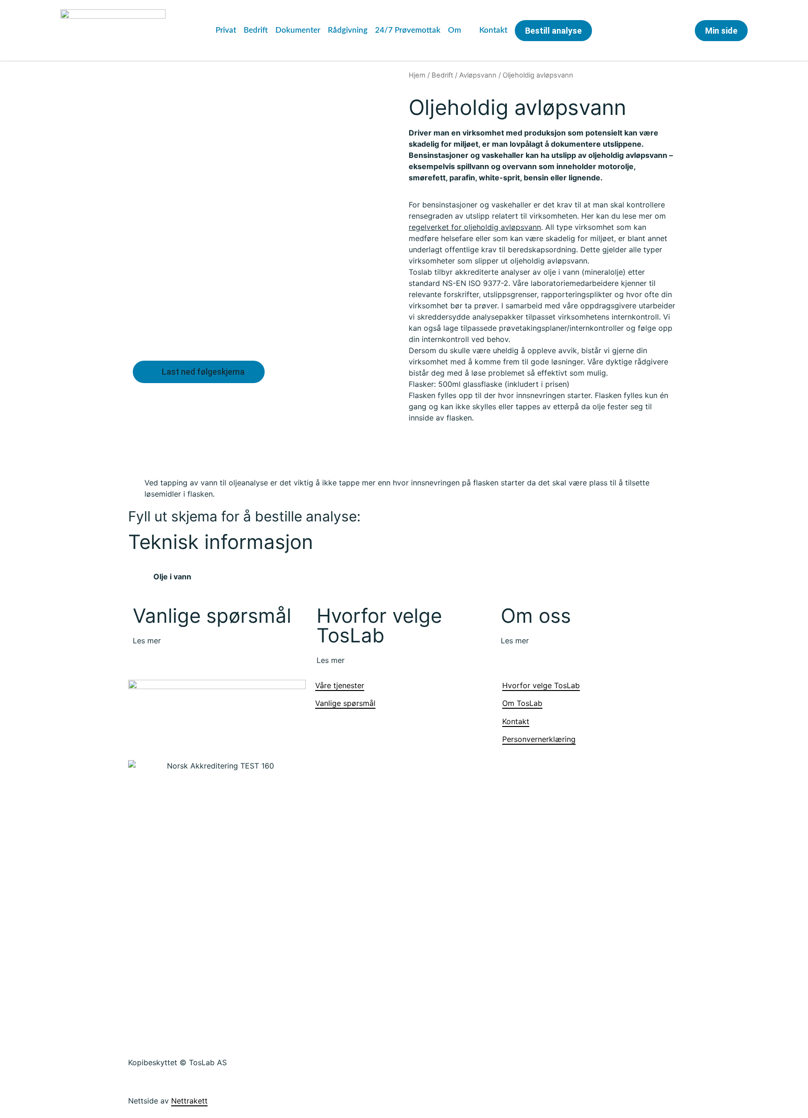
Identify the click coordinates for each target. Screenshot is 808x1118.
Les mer (147, 640)
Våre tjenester (339, 685)
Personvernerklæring (539, 739)
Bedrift (256, 30)
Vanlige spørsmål (345, 703)
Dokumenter (297, 30)
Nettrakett (189, 1100)
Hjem (417, 75)
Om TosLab (522, 703)
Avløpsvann (478, 75)
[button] (652, 31)
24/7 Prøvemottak (407, 30)
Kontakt (493, 30)
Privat (226, 30)
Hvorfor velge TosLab (541, 685)
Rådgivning (348, 30)
